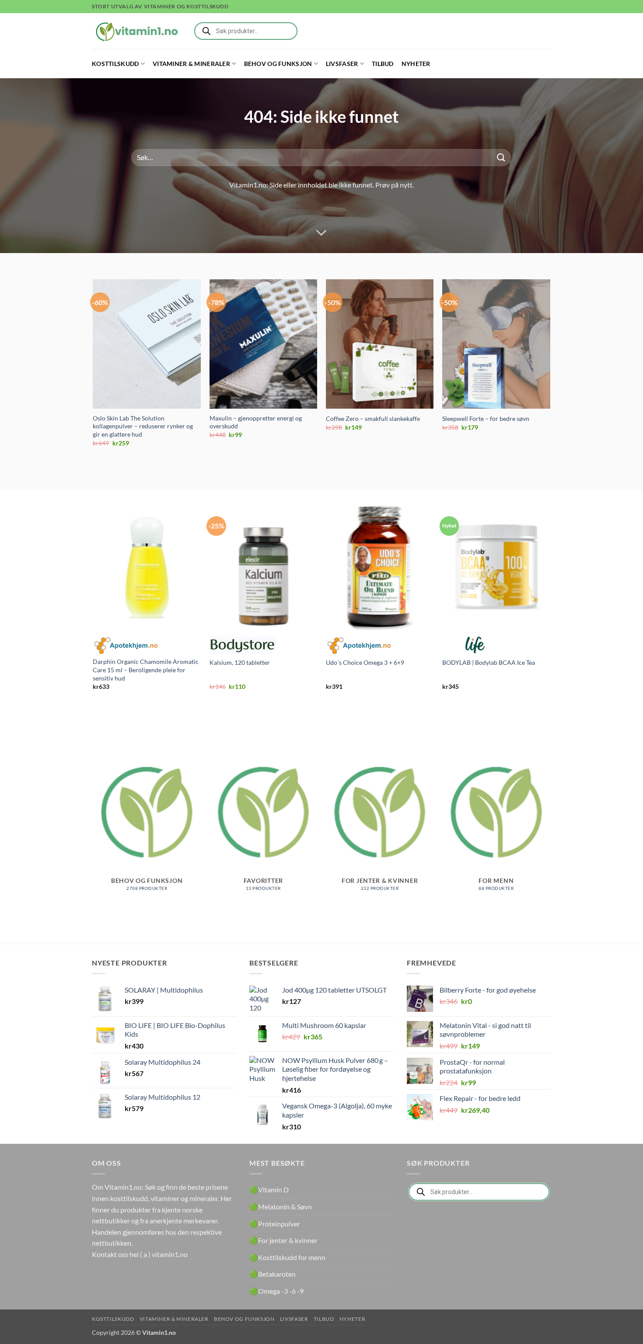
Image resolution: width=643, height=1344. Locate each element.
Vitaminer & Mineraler (191, 63)
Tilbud (383, 63)
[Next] (549, 370)
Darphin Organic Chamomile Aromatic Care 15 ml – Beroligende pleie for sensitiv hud (146, 669)
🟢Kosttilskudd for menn (287, 1257)
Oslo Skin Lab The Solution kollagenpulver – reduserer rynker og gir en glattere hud (143, 426)
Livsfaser (342, 63)
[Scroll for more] (321, 233)
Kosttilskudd (115, 63)
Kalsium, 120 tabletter (240, 662)
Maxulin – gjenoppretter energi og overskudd (256, 422)
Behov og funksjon (278, 63)
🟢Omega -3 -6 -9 (276, 1291)
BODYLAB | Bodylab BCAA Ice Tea (488, 662)
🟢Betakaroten (272, 1274)
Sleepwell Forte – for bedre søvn (485, 418)
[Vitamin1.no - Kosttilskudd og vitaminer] (135, 31)
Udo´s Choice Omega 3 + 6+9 (365, 662)
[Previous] (93, 370)
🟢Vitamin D (269, 1189)
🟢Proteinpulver (274, 1223)
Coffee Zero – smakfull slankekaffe (373, 418)
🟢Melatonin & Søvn (280, 1206)
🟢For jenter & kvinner (283, 1240)
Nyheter (416, 63)
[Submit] (501, 157)
